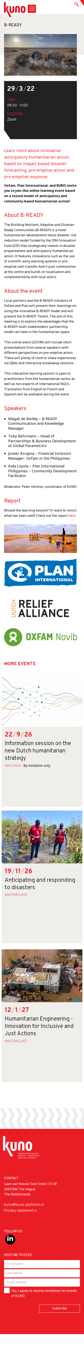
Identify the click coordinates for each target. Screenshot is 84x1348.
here (72, 515)
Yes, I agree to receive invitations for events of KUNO (44, 1293)
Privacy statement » (20, 1210)
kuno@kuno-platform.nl (24, 1205)
